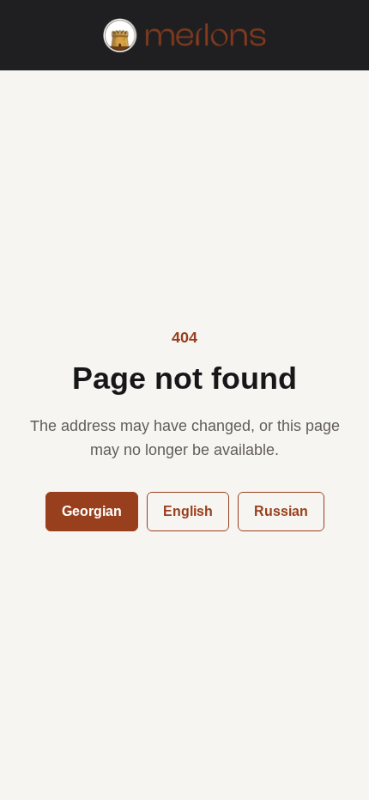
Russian (281, 511)
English (188, 511)
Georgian (92, 511)
